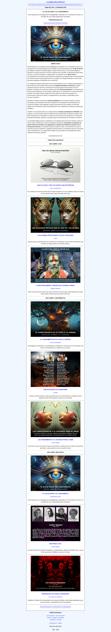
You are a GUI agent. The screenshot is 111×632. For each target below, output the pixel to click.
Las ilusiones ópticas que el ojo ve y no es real (55, 235)
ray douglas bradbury (55, 597)
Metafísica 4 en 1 (55, 543)
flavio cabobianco (55, 188)
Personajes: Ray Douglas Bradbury (55, 594)
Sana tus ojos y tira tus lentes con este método (55, 185)
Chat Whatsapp (50, 615)
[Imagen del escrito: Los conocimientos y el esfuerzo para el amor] (55, 436)
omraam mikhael (55, 288)
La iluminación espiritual (55, 2)
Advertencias (53, 623)
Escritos (53, 4)
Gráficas (77, 4)
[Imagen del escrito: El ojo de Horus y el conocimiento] (55, 490)
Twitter (49, 617)
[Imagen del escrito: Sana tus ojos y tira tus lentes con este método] (55, 182)
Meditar (67, 4)
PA (29, 4)
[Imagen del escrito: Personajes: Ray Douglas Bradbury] (55, 590)
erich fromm (55, 442)
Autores (47, 4)
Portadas (46, 23)
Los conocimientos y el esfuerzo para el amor (55, 439)
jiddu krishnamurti (55, 342)
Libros (60, 623)
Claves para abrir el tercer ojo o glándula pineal (55, 285)
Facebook (55, 617)
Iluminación (60, 4)
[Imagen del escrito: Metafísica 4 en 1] (55, 540)
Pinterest (61, 617)
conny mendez (55, 546)
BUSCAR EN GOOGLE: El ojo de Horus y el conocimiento (55, 607)
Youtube (59, 619)
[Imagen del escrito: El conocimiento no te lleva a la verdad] (55, 336)
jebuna (55, 392)
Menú (71, 4)
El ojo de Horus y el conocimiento (55, 493)
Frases (42, 4)
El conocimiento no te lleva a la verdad (55, 339)
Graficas (53, 23)
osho (55, 238)
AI (31, 4)
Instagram (53, 619)
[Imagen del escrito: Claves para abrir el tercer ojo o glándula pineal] (55, 282)
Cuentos (36, 4)
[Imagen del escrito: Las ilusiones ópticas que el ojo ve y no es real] (55, 232)
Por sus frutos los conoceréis (55, 389)
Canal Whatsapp (60, 615)
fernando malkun (55, 496)
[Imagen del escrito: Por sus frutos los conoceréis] (55, 386)
